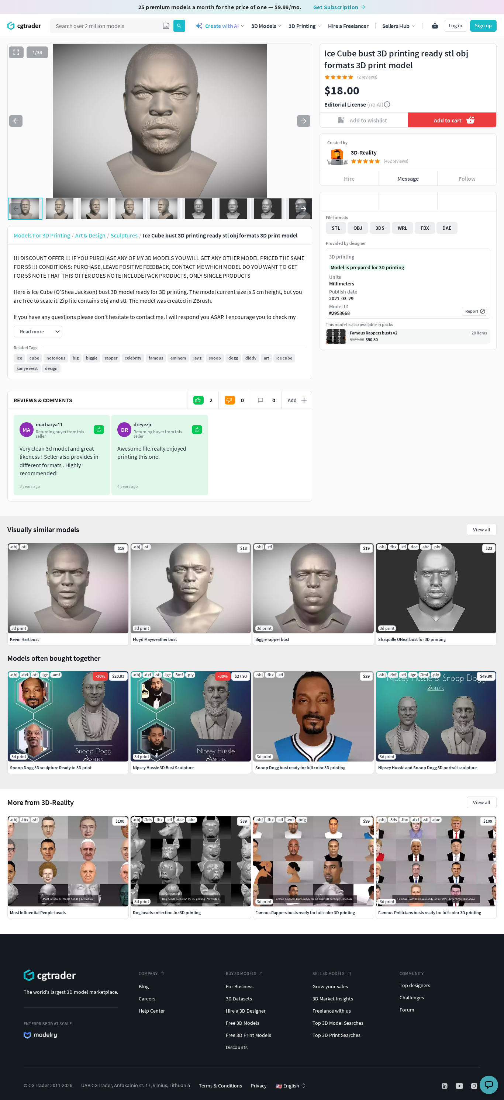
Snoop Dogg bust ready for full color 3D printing (300, 767)
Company (148, 973)
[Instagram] (474, 1086)
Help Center (152, 1010)
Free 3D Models (242, 1023)
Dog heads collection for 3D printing (167, 912)
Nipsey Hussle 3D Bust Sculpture (163, 767)
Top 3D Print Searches (336, 1035)
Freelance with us (332, 1010)
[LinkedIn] (445, 1086)
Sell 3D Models (329, 973)
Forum (407, 1009)
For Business (239, 986)
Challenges (412, 997)
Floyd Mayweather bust (155, 639)
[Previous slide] (16, 121)
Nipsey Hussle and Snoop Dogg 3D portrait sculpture (427, 767)
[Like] (349, 201)
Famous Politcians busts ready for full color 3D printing (429, 912)
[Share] (467, 201)
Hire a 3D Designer (246, 1010)
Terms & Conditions (220, 1085)
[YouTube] (460, 1086)
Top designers (415, 985)
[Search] (179, 26)
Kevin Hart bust (24, 639)
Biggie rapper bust (272, 639)
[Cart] (435, 26)
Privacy (259, 1085)
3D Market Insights (333, 998)
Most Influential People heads (38, 912)
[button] (166, 26)
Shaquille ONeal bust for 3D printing (412, 639)
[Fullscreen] (16, 52)
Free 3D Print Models (248, 1035)
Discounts (237, 1047)
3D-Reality (364, 152)
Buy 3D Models (241, 973)
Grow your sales (330, 986)
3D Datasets (239, 998)
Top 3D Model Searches (338, 1023)
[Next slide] (303, 121)
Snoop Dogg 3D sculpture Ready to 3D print (51, 767)
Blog (144, 986)
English (287, 1086)
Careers (147, 998)
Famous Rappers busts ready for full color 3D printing (305, 912)
